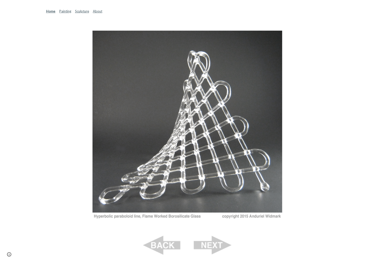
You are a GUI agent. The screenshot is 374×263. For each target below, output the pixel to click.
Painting (65, 11)
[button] (9, 254)
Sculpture (82, 11)
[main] (187, 11)
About (97, 11)
